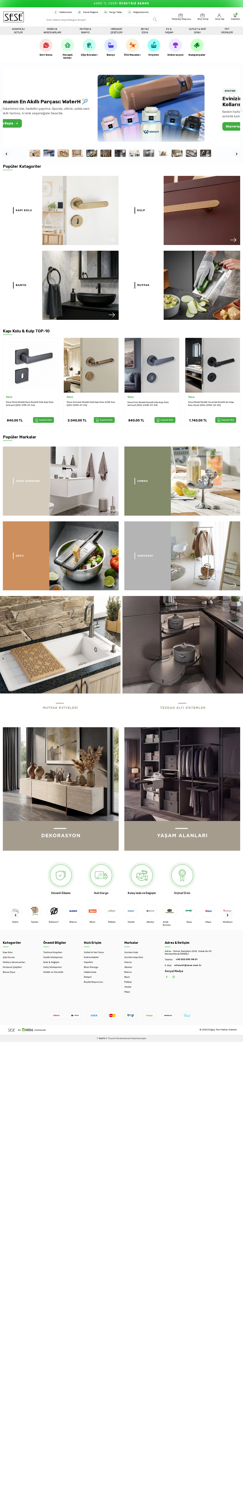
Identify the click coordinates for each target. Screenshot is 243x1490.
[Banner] (61, 210)
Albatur (128, 967)
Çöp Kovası (9, 957)
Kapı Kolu (8, 952)
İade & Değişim (51, 962)
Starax (128, 962)
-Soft (101, 1038)
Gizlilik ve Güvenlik (53, 972)
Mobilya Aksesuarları (52, 31)
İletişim (88, 977)
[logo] (13, 17)
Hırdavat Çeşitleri (116, 31)
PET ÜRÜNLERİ (227, 31)
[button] (14, 915)
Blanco (128, 972)
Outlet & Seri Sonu (197, 31)
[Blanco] (54, 911)
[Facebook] (167, 977)
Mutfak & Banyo (85, 31)
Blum (127, 977)
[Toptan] (15, 911)
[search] (155, 20)
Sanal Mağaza (90, 12)
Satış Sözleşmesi (52, 967)
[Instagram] (174, 977)
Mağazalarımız (141, 12)
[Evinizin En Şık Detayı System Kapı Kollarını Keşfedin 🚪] (177, 108)
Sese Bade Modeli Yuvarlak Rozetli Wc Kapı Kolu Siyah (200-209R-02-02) (150, 403)
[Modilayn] (208, 911)
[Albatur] (131, 911)
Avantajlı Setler (18, 31)
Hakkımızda (65, 12)
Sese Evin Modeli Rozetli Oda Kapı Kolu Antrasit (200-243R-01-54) (87, 403)
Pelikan (128, 982)
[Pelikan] (92, 911)
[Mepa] (189, 911)
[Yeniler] (112, 911)
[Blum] (73, 911)
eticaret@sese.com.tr (187, 965)
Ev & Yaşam (169, 31)
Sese (9, 397)
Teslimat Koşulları (52, 952)
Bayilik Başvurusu (93, 982)
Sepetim (88, 962)
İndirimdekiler (91, 957)
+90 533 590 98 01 (186, 959)
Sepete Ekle (45, 420)
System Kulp (131, 952)
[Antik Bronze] (150, 911)
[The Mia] (227, 911)
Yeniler (128, 987)
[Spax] (170, 911)
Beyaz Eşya (145, 31)
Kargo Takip (115, 12)
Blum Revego (91, 967)
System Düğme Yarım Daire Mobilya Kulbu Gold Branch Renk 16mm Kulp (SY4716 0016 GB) (211, 404)
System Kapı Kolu (133, 957)
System (193, 397)
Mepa (127, 991)
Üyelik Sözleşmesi (53, 957)
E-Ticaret (111, 1038)
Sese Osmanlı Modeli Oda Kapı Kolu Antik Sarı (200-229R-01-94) (30, 403)
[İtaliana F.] (35, 911)
